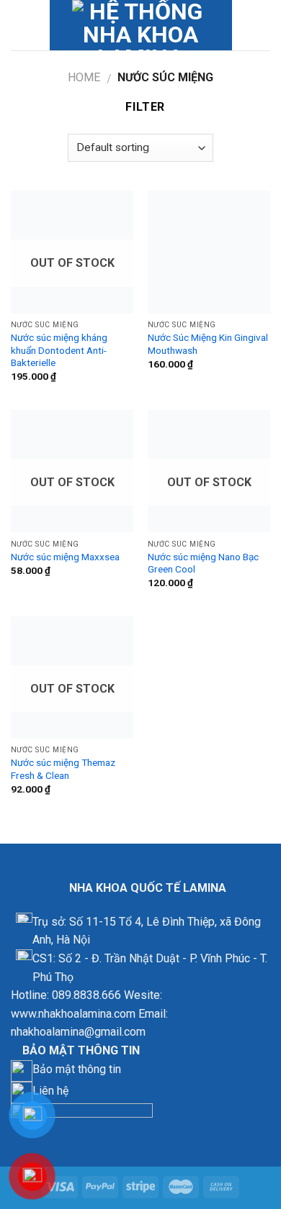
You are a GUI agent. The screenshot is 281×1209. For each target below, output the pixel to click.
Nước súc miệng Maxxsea (65, 556)
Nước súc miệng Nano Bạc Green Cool (203, 563)
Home (84, 77)
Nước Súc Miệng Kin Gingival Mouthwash (208, 344)
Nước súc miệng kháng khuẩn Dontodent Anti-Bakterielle (59, 350)
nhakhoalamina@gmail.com (78, 1032)
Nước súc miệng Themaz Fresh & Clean (63, 769)
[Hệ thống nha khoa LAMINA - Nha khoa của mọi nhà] (141, 25)
